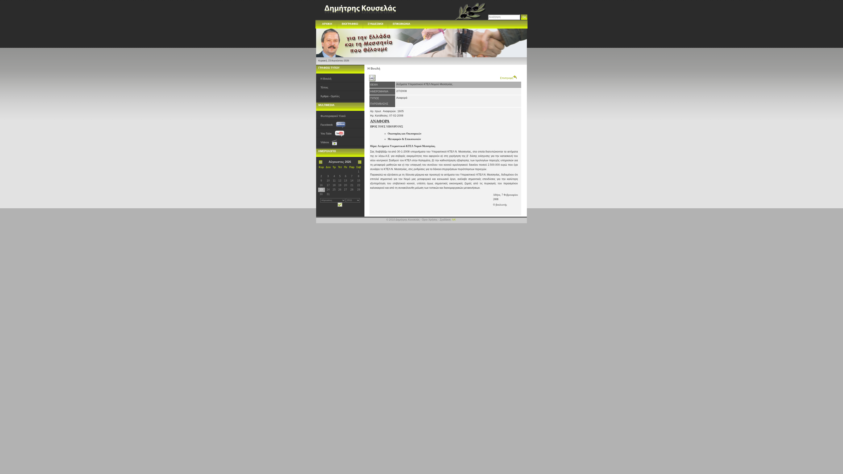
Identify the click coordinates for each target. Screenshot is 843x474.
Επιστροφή (506, 78)
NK (454, 219)
